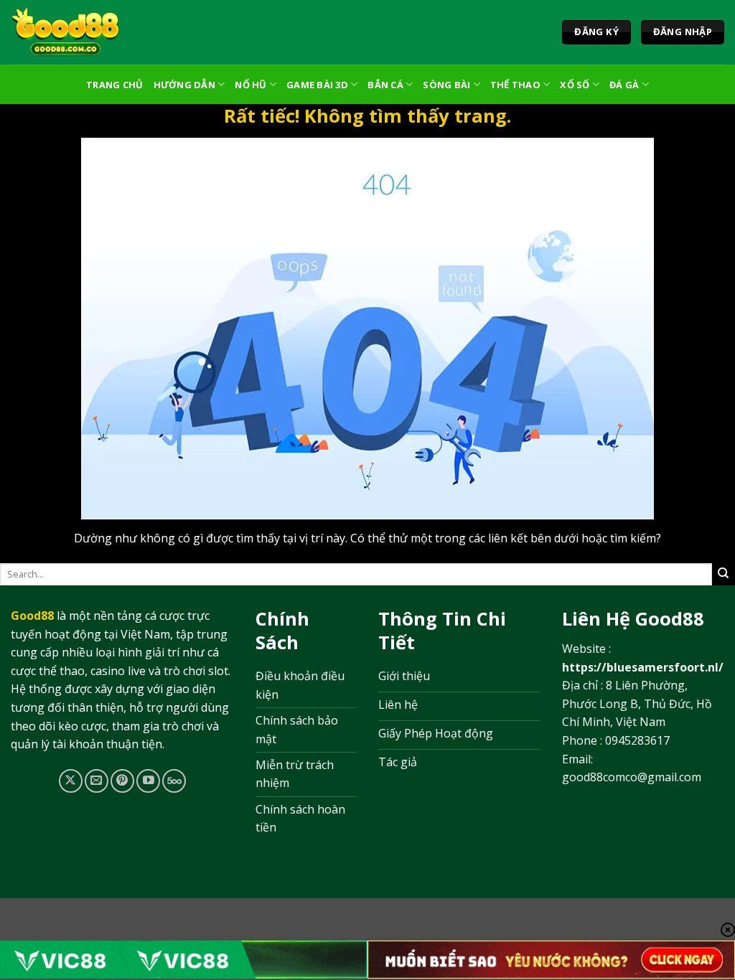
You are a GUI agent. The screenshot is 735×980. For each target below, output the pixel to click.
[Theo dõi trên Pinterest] (122, 781)
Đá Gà (624, 84)
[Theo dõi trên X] (71, 781)
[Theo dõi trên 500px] (174, 781)
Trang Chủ (114, 84)
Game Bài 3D (317, 84)
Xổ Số (574, 84)
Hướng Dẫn (184, 84)
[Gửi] (723, 573)
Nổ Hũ (250, 84)
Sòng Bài (446, 84)
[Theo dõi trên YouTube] (148, 781)
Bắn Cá (385, 84)
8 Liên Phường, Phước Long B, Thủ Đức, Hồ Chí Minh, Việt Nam (637, 703)
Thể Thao (515, 84)
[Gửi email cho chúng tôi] (96, 781)
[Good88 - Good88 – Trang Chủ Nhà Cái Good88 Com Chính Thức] (66, 32)
